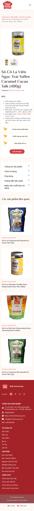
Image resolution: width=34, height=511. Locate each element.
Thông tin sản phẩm (13, 166)
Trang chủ (5, 17)
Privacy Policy (23, 500)
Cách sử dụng (10, 171)
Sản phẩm (14, 17)
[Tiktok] (24, 394)
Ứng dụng (8, 176)
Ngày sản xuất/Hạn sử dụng (14, 186)
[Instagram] (19, 394)
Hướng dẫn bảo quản (13, 180)
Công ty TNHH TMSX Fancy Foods (18, 115)
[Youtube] (11, 394)
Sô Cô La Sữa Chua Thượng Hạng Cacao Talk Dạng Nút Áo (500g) (16, 329)
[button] (17, 166)
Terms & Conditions (12, 500)
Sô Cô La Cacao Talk (16, 90)
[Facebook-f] (15, 394)
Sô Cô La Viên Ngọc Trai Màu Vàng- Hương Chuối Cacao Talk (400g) (14, 285)
